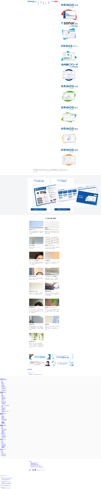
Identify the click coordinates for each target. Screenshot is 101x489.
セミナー (45, 3)
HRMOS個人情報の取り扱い (35, 464)
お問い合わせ (48, 3)
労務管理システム (3, 439)
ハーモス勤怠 (1, 414)
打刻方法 (38, 3)
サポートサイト (4, 437)
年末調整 (3, 447)
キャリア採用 (3, 407)
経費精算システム (3, 425)
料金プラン (41, 3)
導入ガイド (3, 434)
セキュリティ (3, 443)
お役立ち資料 (3, 386)
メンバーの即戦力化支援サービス (6, 485)
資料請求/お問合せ (4, 419)
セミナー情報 (34, 374)
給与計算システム (3, 449)
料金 (2, 382)
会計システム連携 (4, 429)
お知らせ (38, 374)
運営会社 (30, 461)
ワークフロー (3, 423)
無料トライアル (4, 433)
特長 (2, 442)
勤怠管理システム (3, 413)
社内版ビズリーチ (4, 390)
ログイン (41, 374)
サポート (3, 383)
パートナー (3, 400)
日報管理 (3, 422)
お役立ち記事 (3, 398)
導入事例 (43, 3)
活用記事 (3, 431)
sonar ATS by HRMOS (5, 405)
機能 (2, 381)
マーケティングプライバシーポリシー (36, 465)
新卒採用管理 (3, 403)
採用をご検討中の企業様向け (6, 479)
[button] (58, 84)
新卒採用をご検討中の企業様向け (6, 483)
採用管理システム (3, 392)
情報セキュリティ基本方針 (34, 462)
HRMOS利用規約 (33, 463)
